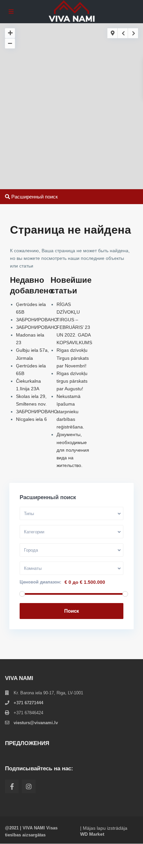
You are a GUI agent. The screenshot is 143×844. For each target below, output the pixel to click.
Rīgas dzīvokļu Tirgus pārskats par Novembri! (73, 357)
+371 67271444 (28, 702)
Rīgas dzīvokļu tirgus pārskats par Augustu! (72, 381)
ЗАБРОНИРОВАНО (37, 319)
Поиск (71, 611)
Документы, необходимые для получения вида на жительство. (73, 450)
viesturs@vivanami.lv (36, 722)
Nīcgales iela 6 (31, 419)
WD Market (92, 834)
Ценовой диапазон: (40, 582)
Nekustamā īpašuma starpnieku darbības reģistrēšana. (70, 411)
